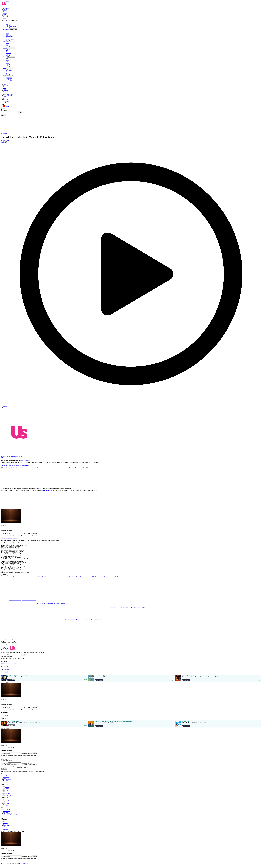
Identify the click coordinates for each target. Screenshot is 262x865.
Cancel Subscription (7, 95)
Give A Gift (5, 824)
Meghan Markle (9, 80)
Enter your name (4, 761)
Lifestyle (5, 10)
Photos (4, 86)
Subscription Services (8, 94)
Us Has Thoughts (10, 39)
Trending (8, 21)
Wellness (8, 54)
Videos (4, 88)
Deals (7, 58)
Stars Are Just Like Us (11, 26)
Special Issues (6, 825)
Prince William (9, 77)
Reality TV (5, 16)
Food (7, 51)
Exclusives (8, 23)
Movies (7, 31)
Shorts (4, 18)
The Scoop (3, 767)
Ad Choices (5, 816)
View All (8, 27)
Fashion (7, 43)
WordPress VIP (26, 863)
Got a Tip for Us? (7, 96)
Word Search (9, 70)
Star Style (5, 9)
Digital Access (6, 821)
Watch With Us (9, 36)
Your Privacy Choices (18, 814)
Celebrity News (6, 7)
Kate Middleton (9, 78)
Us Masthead (6, 777)
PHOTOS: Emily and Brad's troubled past (10, 538)
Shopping (5, 13)
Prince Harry (9, 79)
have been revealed (25, 460)
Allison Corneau (5, 140)
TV (7, 30)
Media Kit (5, 780)
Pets (7, 50)
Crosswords (8, 69)
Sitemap (5, 782)
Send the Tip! (3, 768)
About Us (5, 775)
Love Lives (8, 24)
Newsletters (5, 90)
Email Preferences (7, 779)
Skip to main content (5, 1)
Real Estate (8, 53)
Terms (15, 658)
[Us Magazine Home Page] (4, 4)
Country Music (9, 37)
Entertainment (6, 8)
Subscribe (5, 93)
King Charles (9, 81)
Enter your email (4, 763)
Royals (4, 75)
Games (4, 14)
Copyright (5, 812)
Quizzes (7, 73)
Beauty (7, 44)
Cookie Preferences (7, 813)
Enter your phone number (6, 764)
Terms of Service (7, 809)
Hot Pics (8, 25)
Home (7, 63)
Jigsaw (7, 71)
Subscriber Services (7, 826)
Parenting (8, 49)
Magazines (5, 15)
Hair (7, 45)
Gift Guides (8, 64)
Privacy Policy (22, 658)
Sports (4, 11)
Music (7, 33)
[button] (131, 111)
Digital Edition (6, 91)
